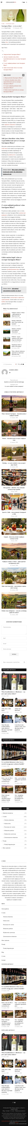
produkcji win (11, 154)
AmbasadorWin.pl (12, 870)
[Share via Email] (23, 364)
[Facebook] (22, 2)
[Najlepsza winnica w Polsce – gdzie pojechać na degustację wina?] (6, 315)
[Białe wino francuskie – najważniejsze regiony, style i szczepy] (14, 576)
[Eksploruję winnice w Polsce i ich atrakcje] (6, 346)
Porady (14, 841)
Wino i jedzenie (14, 848)
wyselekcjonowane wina (13, 269)
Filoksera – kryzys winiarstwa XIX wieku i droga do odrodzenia (17, 338)
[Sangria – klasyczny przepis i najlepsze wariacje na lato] (14, 526)
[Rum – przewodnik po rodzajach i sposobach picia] (20, 772)
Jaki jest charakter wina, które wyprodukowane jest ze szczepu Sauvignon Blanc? (15, 59)
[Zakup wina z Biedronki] (20, 703)
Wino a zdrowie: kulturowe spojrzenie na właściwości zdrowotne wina (18, 353)
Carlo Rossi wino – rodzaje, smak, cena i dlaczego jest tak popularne (20, 727)
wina (6, 42)
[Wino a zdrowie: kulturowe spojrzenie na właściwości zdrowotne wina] (6, 353)
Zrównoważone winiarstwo (15, 837)
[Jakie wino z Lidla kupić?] (7, 703)
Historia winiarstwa (15, 820)
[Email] (23, 2)
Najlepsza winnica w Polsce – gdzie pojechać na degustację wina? (18, 314)
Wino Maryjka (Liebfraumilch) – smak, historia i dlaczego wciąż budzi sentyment (7, 728)
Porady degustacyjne (15, 844)
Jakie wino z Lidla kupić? (6, 709)
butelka (3, 301)
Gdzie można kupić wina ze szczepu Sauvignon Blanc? (14, 90)
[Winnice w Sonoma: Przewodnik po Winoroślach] (6, 331)
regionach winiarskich (9, 124)
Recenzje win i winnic (15, 827)
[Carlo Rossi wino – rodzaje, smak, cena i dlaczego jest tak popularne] (20, 719)
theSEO (16, 1122)
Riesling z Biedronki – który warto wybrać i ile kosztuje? (17, 322)
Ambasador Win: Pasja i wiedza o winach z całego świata (14, 1108)
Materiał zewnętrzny (14, 813)
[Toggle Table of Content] (3, 51)
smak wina (4, 148)
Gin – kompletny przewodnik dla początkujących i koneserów (19, 798)
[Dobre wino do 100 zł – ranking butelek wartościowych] (7, 772)
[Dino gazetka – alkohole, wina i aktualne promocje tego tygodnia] (14, 477)
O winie (14, 816)
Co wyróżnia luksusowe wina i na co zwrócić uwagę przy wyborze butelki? (13, 763)
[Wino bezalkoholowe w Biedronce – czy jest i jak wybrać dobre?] (14, 681)
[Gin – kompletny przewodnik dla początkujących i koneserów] (20, 789)
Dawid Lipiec (8, 28)
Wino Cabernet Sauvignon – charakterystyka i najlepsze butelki (6, 798)
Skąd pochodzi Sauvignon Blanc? (12, 54)
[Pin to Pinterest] (21, 364)
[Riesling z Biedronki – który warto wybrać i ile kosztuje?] (6, 323)
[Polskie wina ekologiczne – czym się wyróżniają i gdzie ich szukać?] (14, 600)
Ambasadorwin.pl (5, 1121)
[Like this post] (16, 364)
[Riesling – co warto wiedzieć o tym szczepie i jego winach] (14, 452)
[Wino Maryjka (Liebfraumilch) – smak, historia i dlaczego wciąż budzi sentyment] (7, 719)
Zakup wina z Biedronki (18, 709)
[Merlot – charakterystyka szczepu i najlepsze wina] (14, 428)
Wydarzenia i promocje (15, 834)
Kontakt (3, 960)
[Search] (26, 2)
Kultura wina (15, 823)
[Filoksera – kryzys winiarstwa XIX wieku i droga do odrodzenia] (6, 339)
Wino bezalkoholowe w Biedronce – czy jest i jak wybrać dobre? (13, 693)
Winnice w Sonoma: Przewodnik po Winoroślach (16, 330)
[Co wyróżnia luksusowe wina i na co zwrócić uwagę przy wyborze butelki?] (14, 752)
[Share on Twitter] (20, 364)
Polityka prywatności (20, 1111)
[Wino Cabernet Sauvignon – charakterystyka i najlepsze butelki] (14, 403)
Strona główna (5, 909)
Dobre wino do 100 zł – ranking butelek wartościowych (7, 779)
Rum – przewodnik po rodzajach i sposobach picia (20, 779)
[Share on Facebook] (18, 364)
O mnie (3, 956)
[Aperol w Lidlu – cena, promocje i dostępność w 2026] (14, 502)
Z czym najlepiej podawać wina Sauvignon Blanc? (12, 86)
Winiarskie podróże (15, 830)
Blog (3, 952)
